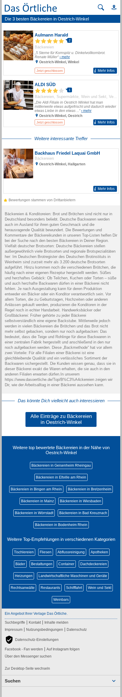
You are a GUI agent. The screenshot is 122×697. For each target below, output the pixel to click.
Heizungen (24, 576)
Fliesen (46, 552)
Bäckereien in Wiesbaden (80, 501)
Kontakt (35, 622)
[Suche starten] (101, 7)
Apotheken (99, 552)
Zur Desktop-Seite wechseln (27, 668)
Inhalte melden (56, 622)
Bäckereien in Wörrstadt (34, 513)
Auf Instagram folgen (63, 649)
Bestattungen (41, 564)
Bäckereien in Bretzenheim (89, 489)
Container (66, 564)
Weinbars (61, 600)
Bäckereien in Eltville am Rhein (61, 477)
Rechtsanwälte (23, 588)
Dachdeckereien (93, 564)
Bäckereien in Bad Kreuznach (83, 513)
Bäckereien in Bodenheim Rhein (61, 525)
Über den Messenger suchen (28, 656)
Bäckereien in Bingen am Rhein (36, 489)
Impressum (14, 630)
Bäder (20, 564)
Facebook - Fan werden (24, 649)
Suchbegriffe (15, 622)
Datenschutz (77, 630)
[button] (111, 7)
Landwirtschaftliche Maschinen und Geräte (72, 576)
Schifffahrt (74, 588)
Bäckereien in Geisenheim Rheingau (61, 465)
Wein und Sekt (99, 588)
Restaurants (50, 588)
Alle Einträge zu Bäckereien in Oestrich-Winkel (61, 419)
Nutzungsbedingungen (44, 630)
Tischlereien (24, 552)
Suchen (12, 680)
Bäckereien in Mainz (37, 501)
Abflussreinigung (71, 552)
